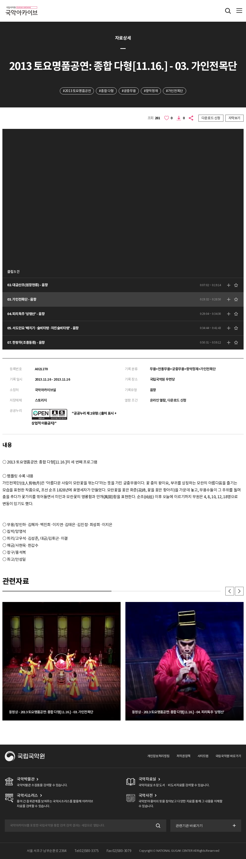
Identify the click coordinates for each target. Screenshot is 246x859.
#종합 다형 (106, 91)
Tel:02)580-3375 (86, 851)
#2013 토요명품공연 (77, 91)
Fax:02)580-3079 (118, 851)
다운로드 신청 (211, 118)
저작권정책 (184, 756)
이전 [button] (229, 591)
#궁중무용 (129, 91)
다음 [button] (239, 591)
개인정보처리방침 (158, 756)
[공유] (191, 118)
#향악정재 (151, 91)
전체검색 (228, 11)
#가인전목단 (174, 91)
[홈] (21, 6)
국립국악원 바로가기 (228, 756)
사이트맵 (203, 756)
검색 (157, 825)
